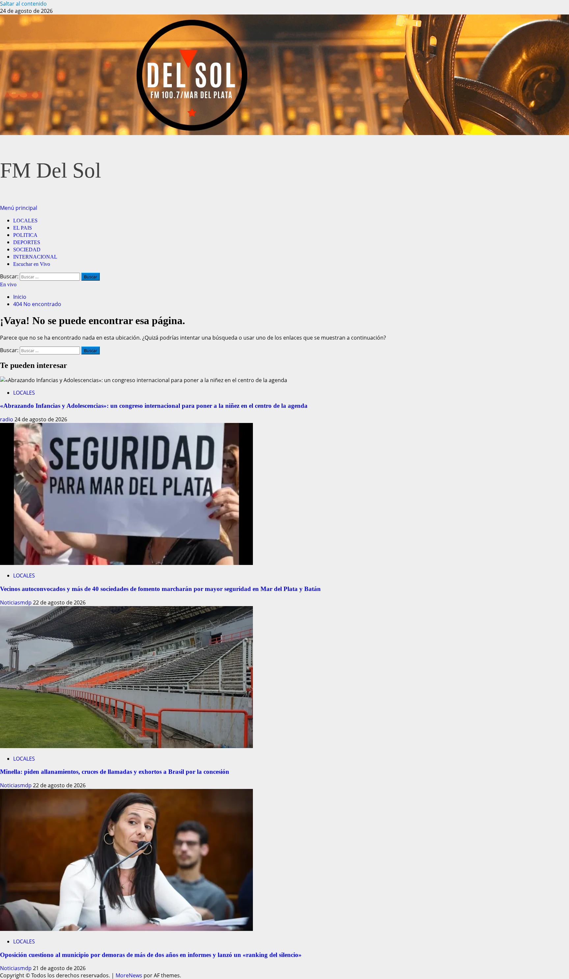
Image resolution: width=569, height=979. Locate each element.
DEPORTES (26, 242)
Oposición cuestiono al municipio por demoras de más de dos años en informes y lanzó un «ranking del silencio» (151, 954)
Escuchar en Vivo (31, 264)
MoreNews (129, 975)
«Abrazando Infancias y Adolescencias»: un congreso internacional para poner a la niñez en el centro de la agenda (154, 405)
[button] (18, 207)
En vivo (8, 284)
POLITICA (25, 235)
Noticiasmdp (16, 602)
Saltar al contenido (23, 3)
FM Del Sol (50, 170)
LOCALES (25, 220)
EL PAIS (22, 228)
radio (7, 419)
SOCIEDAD (27, 249)
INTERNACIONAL (35, 257)
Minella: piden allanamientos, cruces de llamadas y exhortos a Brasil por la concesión (114, 771)
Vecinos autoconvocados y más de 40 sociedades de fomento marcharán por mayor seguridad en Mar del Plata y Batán (160, 588)
